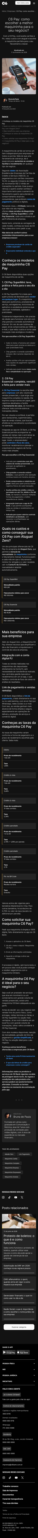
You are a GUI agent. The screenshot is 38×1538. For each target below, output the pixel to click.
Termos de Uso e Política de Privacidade (16, 1514)
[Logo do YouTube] (15, 1198)
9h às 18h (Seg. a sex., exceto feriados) (18, 1439)
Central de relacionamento (13, 1406)
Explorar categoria (19, 1327)
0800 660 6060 (9, 1442)
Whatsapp (6, 1425)
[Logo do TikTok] (9, 1198)
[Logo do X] (22, 1198)
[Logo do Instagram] (3, 1198)
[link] (19, 1237)
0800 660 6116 (8, 1421)
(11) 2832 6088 (8, 1428)
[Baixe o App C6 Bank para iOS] (23, 1352)
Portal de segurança (9, 1518)
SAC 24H (6, 1449)
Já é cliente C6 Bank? (11, 1395)
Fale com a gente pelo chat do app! (16, 1399)
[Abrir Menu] (34, 3)
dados (13, 171)
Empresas (11, 11)
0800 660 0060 (9, 1453)
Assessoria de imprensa (12, 1460)
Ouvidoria (7, 1434)
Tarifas (5, 1510)
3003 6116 (7, 1414)
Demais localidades (10, 1418)
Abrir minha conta (23, 3)
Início (4, 11)
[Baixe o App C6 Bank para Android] (9, 1352)
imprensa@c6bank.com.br (12, 1465)
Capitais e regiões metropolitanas (15, 1411)
